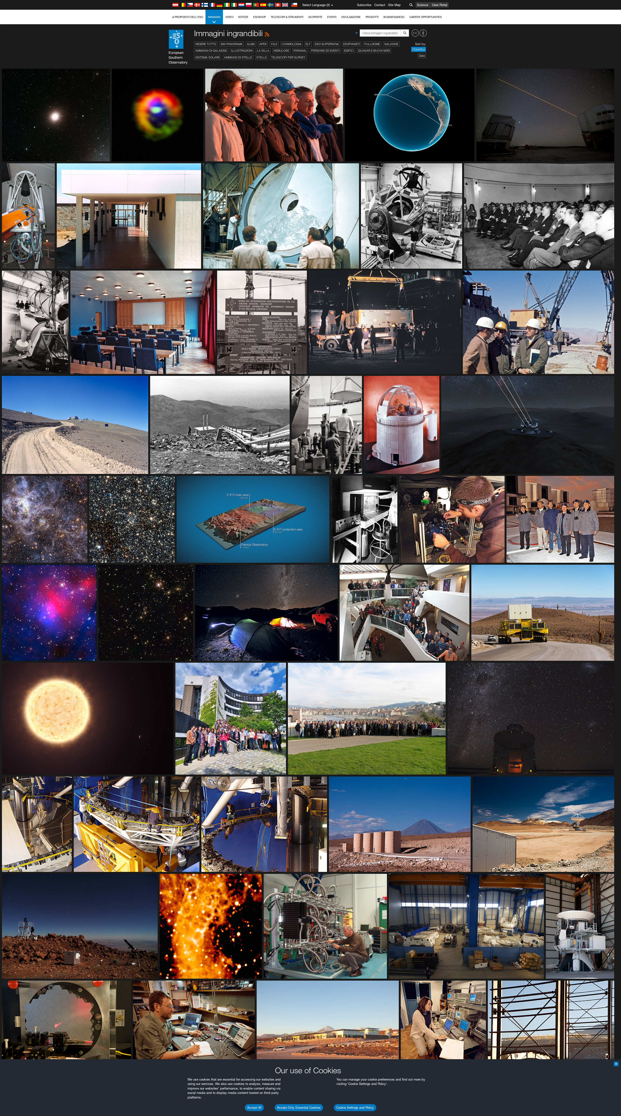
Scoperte (315, 17)
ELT (308, 44)
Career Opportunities (425, 17)
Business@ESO (394, 17)
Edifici (349, 50)
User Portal (439, 5)
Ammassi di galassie (211, 50)
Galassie (391, 44)
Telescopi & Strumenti (287, 17)
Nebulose (281, 50)
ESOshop (259, 17)
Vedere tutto (205, 44)
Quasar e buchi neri (374, 50)
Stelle (261, 57)
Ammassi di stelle (238, 57)
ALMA (251, 44)
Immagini (214, 17)
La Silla (263, 50)
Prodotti (372, 17)
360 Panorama (232, 44)
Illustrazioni (242, 50)
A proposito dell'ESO (187, 17)
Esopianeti (351, 44)
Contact (379, 5)
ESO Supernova (327, 44)
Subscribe (364, 5)
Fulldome (372, 44)
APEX (263, 44)
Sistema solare (207, 57)
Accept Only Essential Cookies (299, 1107)
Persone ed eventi (325, 50)
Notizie (243, 17)
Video (229, 17)
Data (422, 56)
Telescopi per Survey (288, 57)
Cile (274, 44)
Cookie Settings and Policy (355, 1107)
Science (422, 5)
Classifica (418, 49)
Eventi (331, 17)
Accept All (254, 1107)
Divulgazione (351, 17)
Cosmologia (291, 44)
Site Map (394, 5)
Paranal (300, 50)
